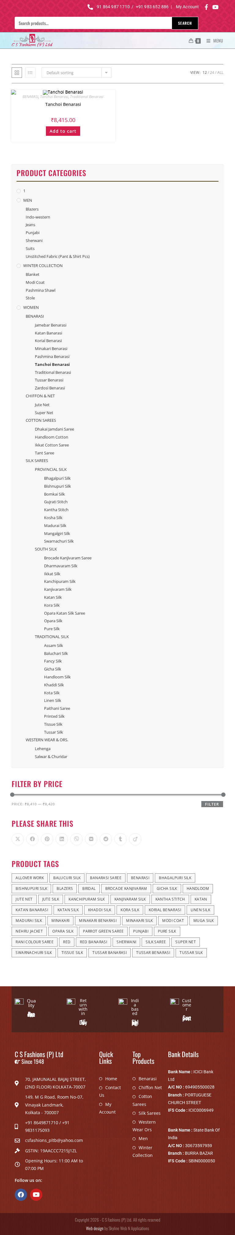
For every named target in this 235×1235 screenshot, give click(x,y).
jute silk (50, 899)
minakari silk (139, 920)
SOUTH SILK (46, 549)
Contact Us (110, 1091)
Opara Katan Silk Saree (64, 613)
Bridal (88, 888)
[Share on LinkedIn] (62, 839)
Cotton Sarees (142, 1100)
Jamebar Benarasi (50, 325)
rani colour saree (35, 941)
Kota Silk (52, 692)
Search (185, 23)
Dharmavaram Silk (60, 566)
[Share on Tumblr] (120, 839)
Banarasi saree (105, 877)
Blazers (32, 209)
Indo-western (38, 217)
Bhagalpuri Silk (57, 478)
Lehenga (42, 748)
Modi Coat (35, 282)
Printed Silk (54, 716)
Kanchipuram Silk (60, 581)
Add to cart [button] (63, 131)
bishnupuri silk (31, 888)
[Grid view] (17, 72)
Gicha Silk (52, 669)
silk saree (156, 941)
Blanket (32, 274)
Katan (201, 899)
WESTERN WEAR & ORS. (47, 739)
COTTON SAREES (41, 420)
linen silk (200, 909)
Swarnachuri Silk (59, 541)
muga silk (203, 920)
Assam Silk (53, 645)
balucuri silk (66, 877)
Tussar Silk (53, 732)
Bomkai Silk (54, 494)
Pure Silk (52, 628)
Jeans (30, 224)
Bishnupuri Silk (57, 486)
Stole (30, 298)
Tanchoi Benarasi (54, 96)
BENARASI (30, 96)
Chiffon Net (150, 1087)
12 (205, 72)
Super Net (44, 412)
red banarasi (93, 941)
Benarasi (148, 1079)
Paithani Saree (57, 708)
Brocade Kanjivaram (126, 888)
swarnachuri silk (34, 952)
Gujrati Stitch (56, 501)
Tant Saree (44, 453)
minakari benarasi (98, 920)
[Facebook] (21, 1195)
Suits (30, 248)
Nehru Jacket (29, 931)
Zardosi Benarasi (50, 388)
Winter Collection (142, 1151)
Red (66, 941)
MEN (27, 200)
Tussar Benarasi (49, 380)
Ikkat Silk (52, 573)
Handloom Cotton (51, 437)
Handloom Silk (57, 677)
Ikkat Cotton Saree (52, 445)
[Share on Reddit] (106, 839)
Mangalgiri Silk (57, 533)
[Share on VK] (91, 839)
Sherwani (34, 240)
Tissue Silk (53, 724)
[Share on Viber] (76, 839)
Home (111, 1079)
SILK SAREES (37, 460)
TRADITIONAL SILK (52, 636)
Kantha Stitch (56, 509)
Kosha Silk (53, 517)
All (220, 72)
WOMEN (31, 307)
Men (143, 1138)
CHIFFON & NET (40, 396)
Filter (212, 804)
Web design (94, 1228)
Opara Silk (53, 620)
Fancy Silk (53, 661)
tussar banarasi (109, 952)
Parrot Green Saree (103, 931)
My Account (107, 1108)
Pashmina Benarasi (52, 356)
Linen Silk (52, 700)
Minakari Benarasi (51, 348)
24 (212, 72)
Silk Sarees (150, 1113)
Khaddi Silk (54, 685)
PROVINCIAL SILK (51, 469)
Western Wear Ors (144, 1125)
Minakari (60, 920)
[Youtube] (36, 1195)
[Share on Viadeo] (135, 839)
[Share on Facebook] (32, 839)
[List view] (30, 72)
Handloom (198, 888)
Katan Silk (53, 597)
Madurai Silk (55, 525)
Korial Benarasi (48, 340)
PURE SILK (167, 931)
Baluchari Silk (56, 653)
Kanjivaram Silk (58, 589)
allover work (30, 877)
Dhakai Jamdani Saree (54, 429)
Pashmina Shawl (40, 290)
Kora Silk (52, 605)
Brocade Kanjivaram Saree (67, 558)
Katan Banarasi (48, 333)
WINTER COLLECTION (43, 265)
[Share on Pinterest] (47, 839)
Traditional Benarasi (86, 96)
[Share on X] (18, 839)
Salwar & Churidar (51, 756)
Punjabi (32, 232)
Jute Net (42, 404)
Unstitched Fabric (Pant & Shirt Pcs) (58, 256)
